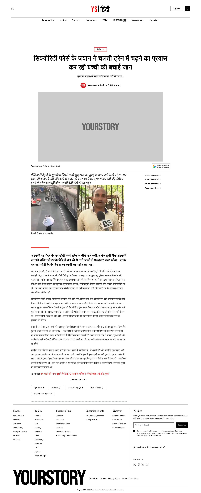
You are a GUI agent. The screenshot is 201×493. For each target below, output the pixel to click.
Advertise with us (77, 380)
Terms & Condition (130, 478)
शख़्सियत (55, 387)
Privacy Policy (114, 478)
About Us (94, 478)
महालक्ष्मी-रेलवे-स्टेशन (42, 394)
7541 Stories (114, 85)
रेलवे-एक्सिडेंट (96, 387)
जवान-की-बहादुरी (74, 387)
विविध (99, 49)
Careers (103, 478)
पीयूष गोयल (38, 387)
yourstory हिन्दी (96, 85)
